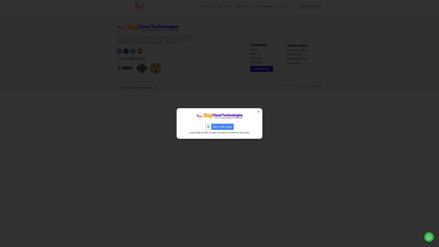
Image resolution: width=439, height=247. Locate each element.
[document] (219, 123)
